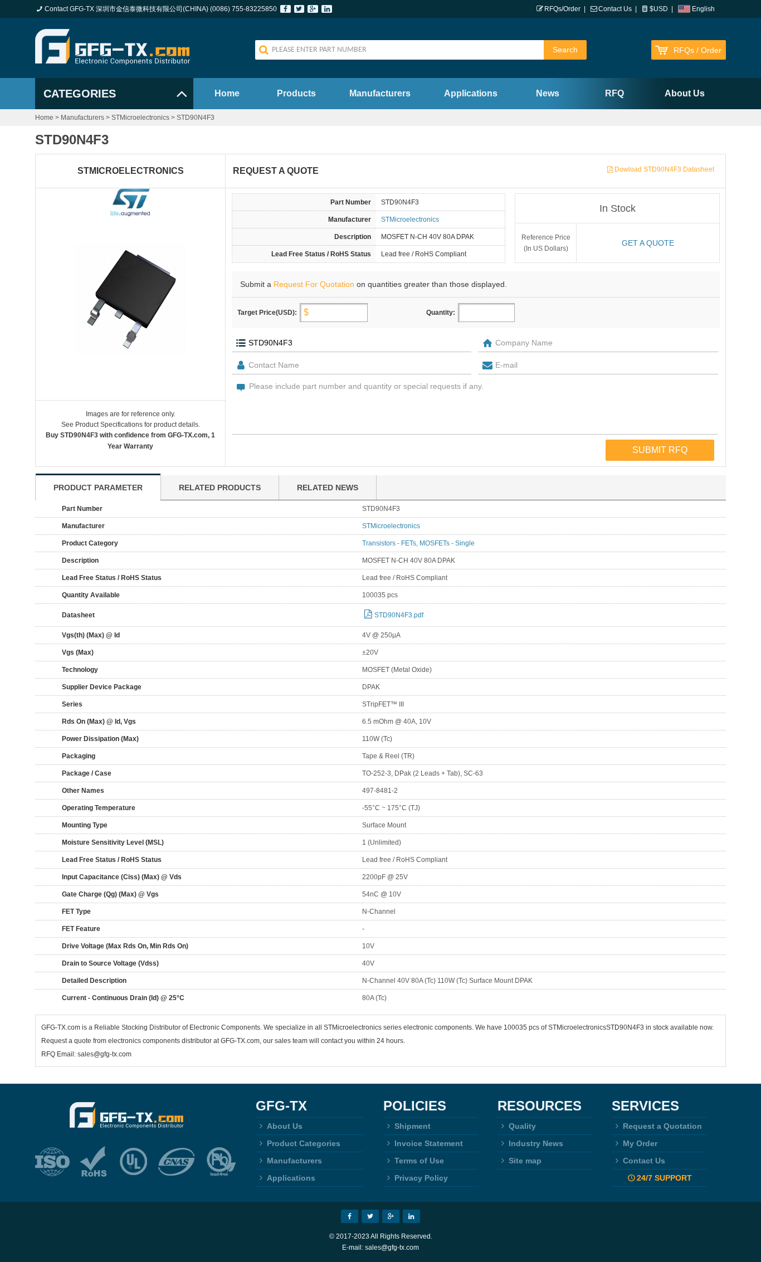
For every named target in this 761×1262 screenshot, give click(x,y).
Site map (525, 1160)
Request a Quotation (662, 1126)
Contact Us (615, 9)
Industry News (536, 1143)
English (703, 9)
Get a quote (648, 242)
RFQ (614, 93)
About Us (685, 93)
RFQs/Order (562, 9)
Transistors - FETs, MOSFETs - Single (418, 543)
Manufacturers (380, 93)
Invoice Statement (428, 1143)
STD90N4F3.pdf (398, 615)
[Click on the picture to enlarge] (130, 299)
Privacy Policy (421, 1177)
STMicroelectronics (140, 117)
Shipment (412, 1126)
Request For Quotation (314, 284)
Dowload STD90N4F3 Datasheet (664, 169)
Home (227, 93)
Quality (522, 1126)
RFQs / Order (697, 50)
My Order (640, 1143)
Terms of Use (419, 1160)
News (547, 93)
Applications (470, 93)
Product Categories (303, 1143)
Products (296, 93)
